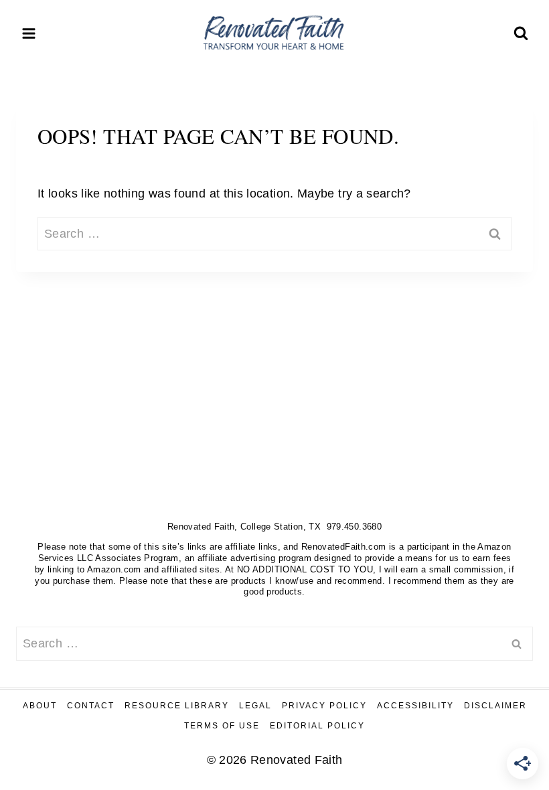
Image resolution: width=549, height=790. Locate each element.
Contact (90, 705)
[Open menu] (29, 33)
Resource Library (177, 705)
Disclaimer (495, 705)
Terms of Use (222, 725)
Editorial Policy (317, 725)
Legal (255, 705)
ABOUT (40, 705)
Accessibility (415, 705)
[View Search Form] (521, 33)
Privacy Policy (324, 705)
